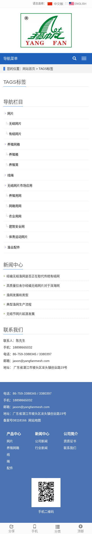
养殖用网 (15, 195)
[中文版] (55, 3)
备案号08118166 (15, 420)
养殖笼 (13, 165)
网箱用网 (15, 206)
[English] (77, 3)
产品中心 (14, 434)
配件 (10, 468)
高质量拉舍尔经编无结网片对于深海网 (33, 285)
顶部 (80, 531)
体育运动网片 (18, 237)
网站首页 (29, 68)
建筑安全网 (17, 226)
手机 (34, 531)
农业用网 (15, 216)
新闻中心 (42, 434)
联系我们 (70, 448)
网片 (10, 113)
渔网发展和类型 (17, 295)
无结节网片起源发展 (20, 314)
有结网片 (15, 134)
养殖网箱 (13, 144)
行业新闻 (41, 448)
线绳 (10, 175)
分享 (11, 531)
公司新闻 (41, 441)
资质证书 (70, 441)
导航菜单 (10, 58)
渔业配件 (13, 247)
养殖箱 (13, 154)
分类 (57, 531)
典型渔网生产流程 (18, 304)
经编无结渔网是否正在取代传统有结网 (33, 276)
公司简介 (71, 434)
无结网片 (15, 123)
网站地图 (34, 420)
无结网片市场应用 (19, 185)
